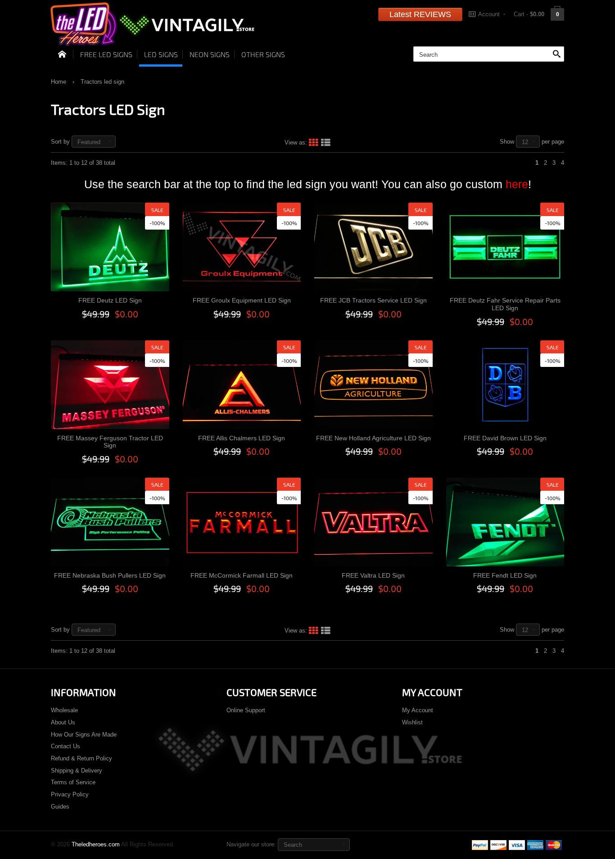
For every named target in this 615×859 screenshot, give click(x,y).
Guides (60, 806)
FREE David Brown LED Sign (505, 438)
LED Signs (161, 54)
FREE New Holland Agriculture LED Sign (373, 438)
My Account (417, 710)
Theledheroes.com (96, 844)
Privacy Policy (70, 794)
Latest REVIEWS (420, 14)
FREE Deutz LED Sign (110, 300)
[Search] (556, 54)
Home (58, 81)
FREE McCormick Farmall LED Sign (241, 575)
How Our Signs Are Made (84, 734)
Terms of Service (73, 782)
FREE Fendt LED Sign (505, 575)
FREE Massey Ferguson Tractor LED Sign (110, 441)
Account (489, 14)
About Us (63, 722)
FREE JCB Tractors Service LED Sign (373, 300)
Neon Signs (210, 54)
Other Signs (263, 54)
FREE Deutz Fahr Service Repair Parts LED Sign (505, 304)
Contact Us (65, 746)
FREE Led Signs (106, 54)
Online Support (245, 710)
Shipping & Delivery (76, 770)
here (517, 184)
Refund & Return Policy (81, 758)
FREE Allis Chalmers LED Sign (241, 438)
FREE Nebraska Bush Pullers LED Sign (110, 575)
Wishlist (412, 722)
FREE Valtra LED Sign (373, 575)
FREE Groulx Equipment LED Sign (242, 300)
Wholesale (64, 710)
